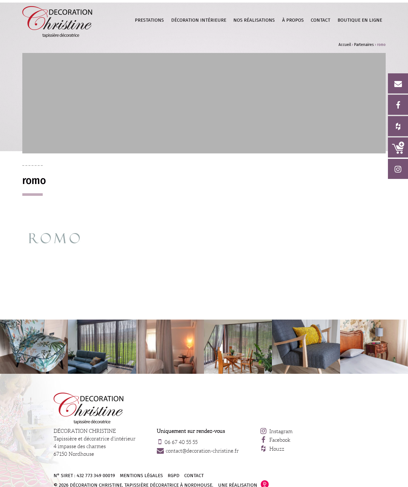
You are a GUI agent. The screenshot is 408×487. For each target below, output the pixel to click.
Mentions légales (141, 475)
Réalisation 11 (34, 347)
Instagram (281, 431)
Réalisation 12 (170, 347)
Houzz (276, 449)
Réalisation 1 (306, 347)
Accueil (345, 44)
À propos (293, 20)
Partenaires (364, 44)
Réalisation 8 (374, 347)
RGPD (173, 475)
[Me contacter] (398, 83)
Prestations (149, 20)
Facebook (279, 440)
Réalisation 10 (102, 347)
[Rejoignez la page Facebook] (398, 105)
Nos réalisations (254, 20)
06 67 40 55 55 (181, 442)
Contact (320, 20)
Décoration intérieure (198, 20)
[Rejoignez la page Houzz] (398, 126)
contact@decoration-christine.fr (202, 451)
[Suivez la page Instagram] (398, 169)
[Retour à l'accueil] (57, 22)
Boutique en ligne (398, 147)
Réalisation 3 (238, 347)
